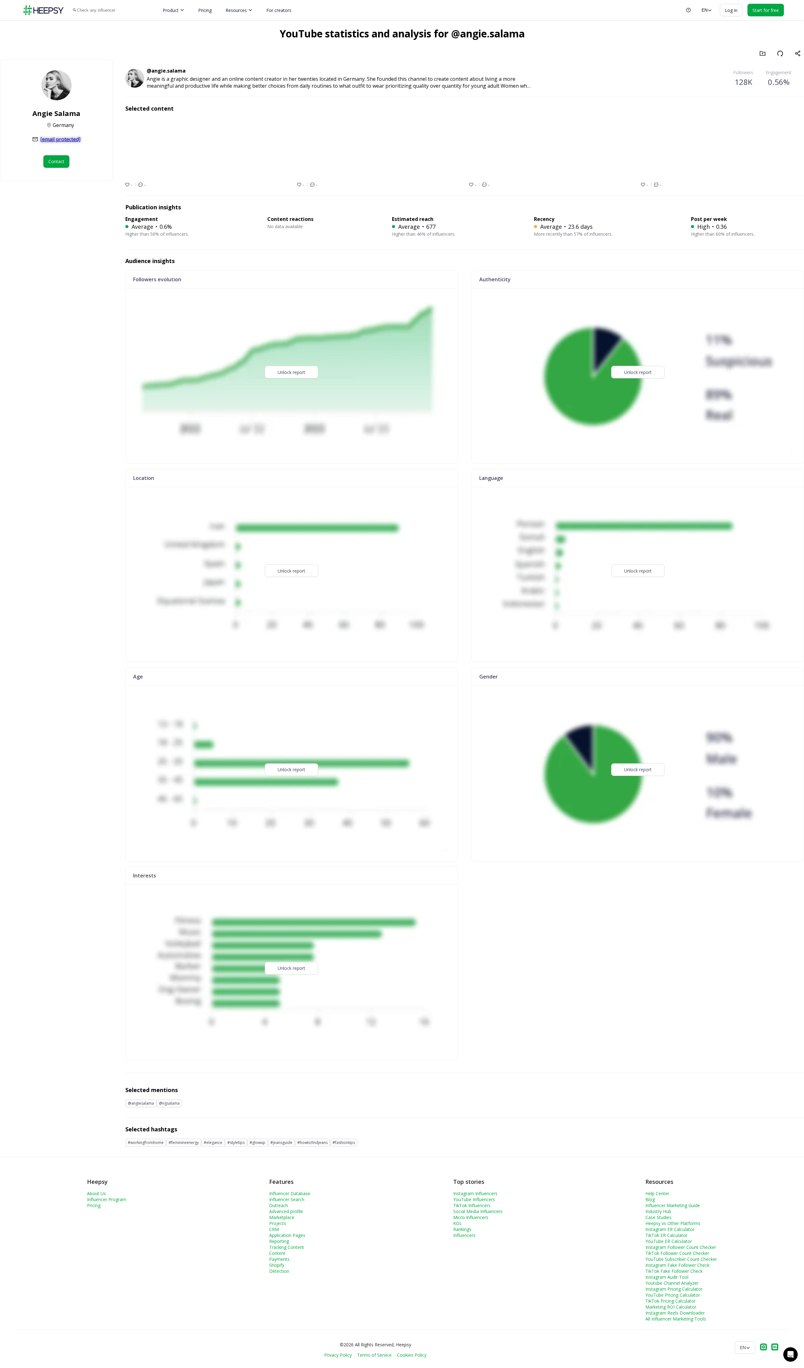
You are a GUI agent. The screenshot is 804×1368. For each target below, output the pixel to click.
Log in (731, 10)
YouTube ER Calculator (668, 1241)
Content (277, 1253)
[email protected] (60, 139)
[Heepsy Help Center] (688, 10)
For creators (278, 10)
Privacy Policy (338, 1355)
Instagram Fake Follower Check (677, 1265)
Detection (279, 1271)
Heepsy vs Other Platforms (672, 1223)
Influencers (464, 1235)
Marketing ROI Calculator (670, 1307)
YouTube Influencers (474, 1199)
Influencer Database (289, 1193)
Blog (650, 1199)
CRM (274, 1229)
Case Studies (658, 1217)
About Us (96, 1193)
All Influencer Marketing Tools (675, 1319)
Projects (277, 1223)
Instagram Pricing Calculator (674, 1289)
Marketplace (281, 1217)
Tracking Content (286, 1247)
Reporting (279, 1241)
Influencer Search (286, 1199)
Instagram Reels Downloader (675, 1313)
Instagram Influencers (475, 1193)
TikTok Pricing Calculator (670, 1301)
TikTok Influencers (472, 1205)
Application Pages (287, 1235)
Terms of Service (374, 1355)
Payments (279, 1259)
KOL (457, 1223)
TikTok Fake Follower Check (674, 1271)
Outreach (278, 1205)
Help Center (657, 1193)
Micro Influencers (470, 1217)
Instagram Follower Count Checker (680, 1247)
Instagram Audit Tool (666, 1277)
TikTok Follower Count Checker (677, 1253)
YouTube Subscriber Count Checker (681, 1259)
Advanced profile (286, 1211)
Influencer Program (106, 1199)
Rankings (462, 1229)
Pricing (205, 10)
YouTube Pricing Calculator (672, 1295)
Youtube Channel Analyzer (671, 1283)
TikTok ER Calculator (666, 1235)
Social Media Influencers (478, 1211)
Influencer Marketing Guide (672, 1205)
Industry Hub (658, 1211)
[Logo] (43, 10)
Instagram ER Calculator (669, 1229)
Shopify (276, 1265)
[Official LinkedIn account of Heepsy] (774, 1347)
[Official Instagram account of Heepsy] (763, 1347)
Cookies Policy (411, 1355)
